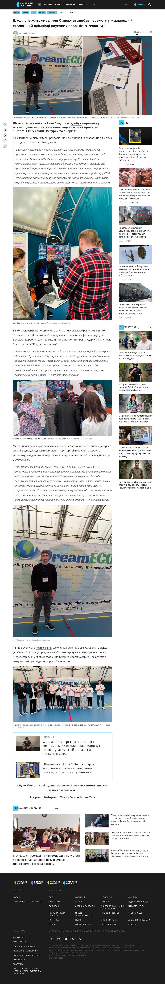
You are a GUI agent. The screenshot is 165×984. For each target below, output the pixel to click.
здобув (76, 123)
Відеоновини (108, 924)
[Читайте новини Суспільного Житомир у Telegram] (80, 938)
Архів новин (19, 942)
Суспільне (84, 953)
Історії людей (135, 913)
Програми (18, 964)
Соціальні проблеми (139, 920)
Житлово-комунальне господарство (113, 907)
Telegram (36, 797)
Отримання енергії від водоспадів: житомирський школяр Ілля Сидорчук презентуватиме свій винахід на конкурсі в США (71, 747)
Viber (63, 797)
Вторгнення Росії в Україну (27, 901)
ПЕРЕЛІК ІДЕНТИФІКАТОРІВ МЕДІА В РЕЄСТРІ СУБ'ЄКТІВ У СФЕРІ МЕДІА (27, 971)
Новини (48, 4)
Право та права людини (57, 914)
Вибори (105, 901)
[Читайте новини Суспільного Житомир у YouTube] (65, 938)
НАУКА (25, 12)
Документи (19, 959)
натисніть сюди (85, 955)
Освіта (72, 12)
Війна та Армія (83, 924)
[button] (5, 124)
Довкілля (54, 906)
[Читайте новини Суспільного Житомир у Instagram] (58, 938)
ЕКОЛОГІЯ (52, 12)
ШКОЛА (41, 12)
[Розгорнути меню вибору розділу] (39, 4)
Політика (54, 920)
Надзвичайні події (138, 901)
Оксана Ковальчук (27, 33)
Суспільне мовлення (24, 946)
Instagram (50, 797)
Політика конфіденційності (28, 955)
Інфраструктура (136, 906)
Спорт (93, 4)
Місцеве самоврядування (84, 914)
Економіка (54, 901)
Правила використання (25, 951)
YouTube (90, 797)
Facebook (76, 797)
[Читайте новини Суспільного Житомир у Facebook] (51, 938)
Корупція (80, 897)
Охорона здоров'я (85, 906)
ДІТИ (33, 12)
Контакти (18, 937)
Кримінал (106, 897)
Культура (83, 4)
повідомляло (44, 647)
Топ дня (62, 12)
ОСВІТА (16, 12)
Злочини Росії (109, 920)
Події (51, 897)
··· (125, 4)
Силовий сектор (110, 913)
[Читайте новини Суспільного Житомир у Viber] (73, 938)
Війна (57, 4)
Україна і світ (69, 4)
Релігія (78, 920)
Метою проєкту (22, 446)
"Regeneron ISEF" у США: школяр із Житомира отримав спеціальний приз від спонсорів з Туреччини (68, 768)
